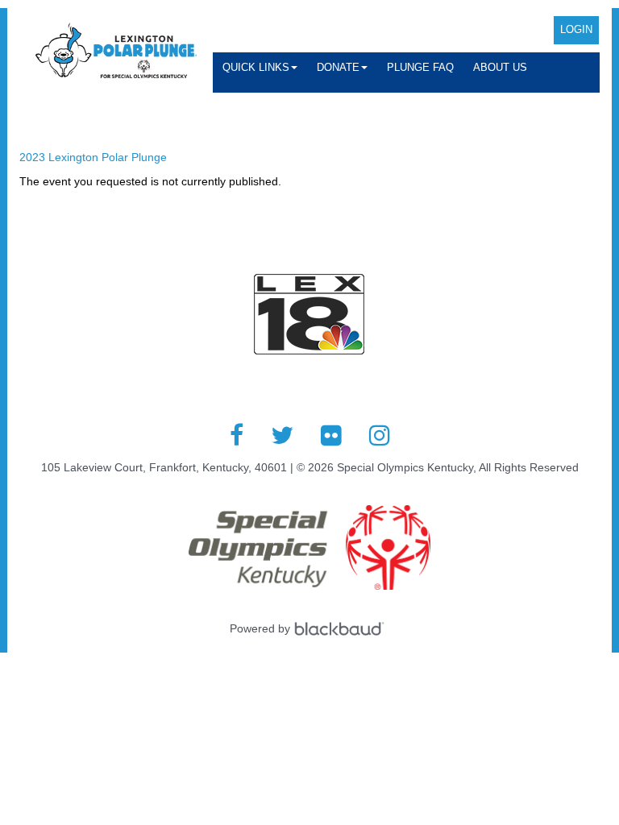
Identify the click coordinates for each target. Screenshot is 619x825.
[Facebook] (236, 435)
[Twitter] (282, 435)
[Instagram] (379, 435)
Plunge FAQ (420, 67)
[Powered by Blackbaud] (341, 628)
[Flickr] (331, 435)
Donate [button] (338, 67)
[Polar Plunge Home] (116, 52)
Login (576, 29)
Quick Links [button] (255, 67)
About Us (500, 67)
